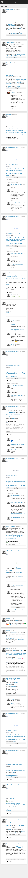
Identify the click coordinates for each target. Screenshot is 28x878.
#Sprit (14, 576)
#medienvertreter (15, 536)
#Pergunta (13, 632)
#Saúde (21, 650)
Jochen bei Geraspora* (16, 184)
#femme (9, 86)
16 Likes (11, 141)
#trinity (8, 535)
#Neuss (18, 54)
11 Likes (11, 580)
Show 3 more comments (12, 383)
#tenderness (14, 130)
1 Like (12, 108)
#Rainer (18, 568)
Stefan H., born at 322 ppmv (17, 203)
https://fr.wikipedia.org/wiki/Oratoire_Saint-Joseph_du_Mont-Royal (15, 275)
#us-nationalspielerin (18, 535)
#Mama (12, 55)
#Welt (7, 175)
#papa (23, 129)
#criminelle (20, 82)
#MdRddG (23, 239)
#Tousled (9, 373)
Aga (12, 294)
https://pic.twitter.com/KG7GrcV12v (14, 622)
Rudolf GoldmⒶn (15, 588)
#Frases (20, 639)
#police (18, 86)
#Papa (10, 32)
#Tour (23, 373)
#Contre (8, 75)
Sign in (16, 2)
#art (7, 129)
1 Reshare (11, 436)
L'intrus (12, 703)
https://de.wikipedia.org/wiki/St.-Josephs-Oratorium (17, 330)
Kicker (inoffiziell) (10, 526)
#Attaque (12, 75)
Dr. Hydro (13, 92)
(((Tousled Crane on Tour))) (12, 147)
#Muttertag (16, 55)
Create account (23, 2)
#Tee (20, 170)
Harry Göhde (14, 592)
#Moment (20, 576)
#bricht (11, 535)
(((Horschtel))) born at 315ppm (18, 444)
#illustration (11, 129)
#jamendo (11, 170)
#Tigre (20, 28)
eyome (12, 699)
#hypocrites (12, 25)
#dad (20, 129)
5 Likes (10, 315)
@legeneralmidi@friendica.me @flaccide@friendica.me (13, 679)
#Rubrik (12, 822)
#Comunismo (13, 624)
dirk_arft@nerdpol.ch (16, 495)
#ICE (15, 85)
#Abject (18, 85)
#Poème (9, 684)
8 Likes (10, 179)
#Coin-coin (9, 29)
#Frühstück (13, 240)
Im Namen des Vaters (11, 538)
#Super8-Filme (19, 572)
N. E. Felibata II (14, 439)
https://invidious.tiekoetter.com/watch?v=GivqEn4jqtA (14, 415)
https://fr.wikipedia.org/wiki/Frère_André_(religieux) (16, 279)
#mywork (20, 168)
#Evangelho (19, 624)
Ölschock (15, 595)
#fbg (24, 168)
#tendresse (8, 130)
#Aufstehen (11, 412)
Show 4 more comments (12, 182)
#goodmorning (9, 481)
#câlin (21, 130)
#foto (10, 168)
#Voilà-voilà (10, 24)
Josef (12, 190)
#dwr (7, 168)
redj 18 (8, 272)
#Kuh (8, 810)
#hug (19, 130)
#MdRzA (8, 240)
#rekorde (8, 536)
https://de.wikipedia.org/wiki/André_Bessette (18, 323)
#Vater (15, 832)
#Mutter (23, 831)
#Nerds (9, 829)
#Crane (15, 373)
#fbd (7, 170)
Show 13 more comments (12, 493)
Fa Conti (8, 618)
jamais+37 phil (9, 9)
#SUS (19, 658)
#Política (20, 634)
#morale (8, 27)
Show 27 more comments (12, 251)
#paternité (13, 686)
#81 (11, 570)
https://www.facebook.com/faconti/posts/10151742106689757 (16, 637)
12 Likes (11, 248)
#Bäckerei (22, 54)
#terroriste (8, 83)
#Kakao (17, 170)
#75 (7, 570)
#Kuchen (8, 55)
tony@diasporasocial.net (16, 258)
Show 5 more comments (12, 318)
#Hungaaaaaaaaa (13, 776)
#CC (14, 170)
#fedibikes (18, 239)
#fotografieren (15, 168)
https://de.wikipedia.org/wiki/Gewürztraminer (18, 514)
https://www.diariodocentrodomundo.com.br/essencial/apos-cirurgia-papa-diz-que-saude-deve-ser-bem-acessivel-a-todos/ (16, 654)
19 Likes (11, 380)
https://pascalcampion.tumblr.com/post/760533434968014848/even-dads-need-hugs (16, 133)
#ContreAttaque (10, 78)
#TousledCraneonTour (14, 173)
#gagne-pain (16, 27)
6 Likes (10, 292)
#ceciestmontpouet (10, 22)
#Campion (16, 129)
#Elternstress (11, 376)
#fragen (20, 536)
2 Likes (10, 37)
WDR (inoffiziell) (10, 42)
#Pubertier (20, 847)
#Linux (8, 825)
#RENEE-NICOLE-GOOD (20, 79)
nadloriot (8, 114)
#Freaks (21, 825)
